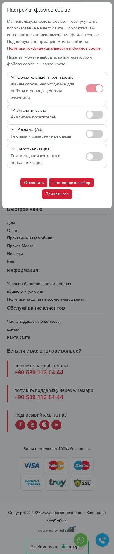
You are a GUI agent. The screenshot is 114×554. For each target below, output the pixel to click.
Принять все (57, 194)
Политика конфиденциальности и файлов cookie (54, 48)
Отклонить (34, 182)
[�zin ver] (94, 114)
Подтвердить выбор (71, 182)
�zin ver (94, 115)
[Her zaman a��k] (94, 87)
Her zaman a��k (94, 88)
